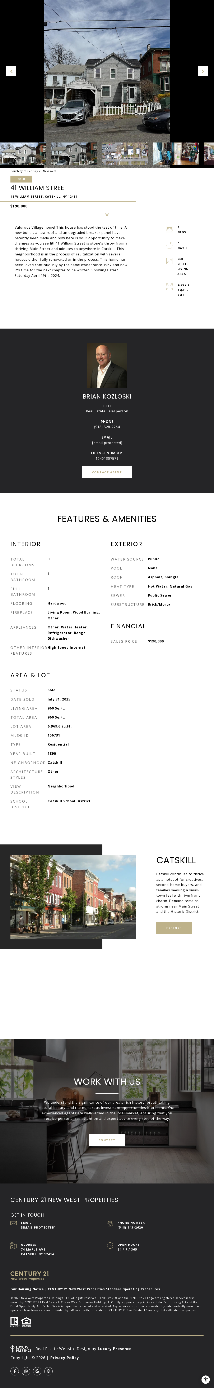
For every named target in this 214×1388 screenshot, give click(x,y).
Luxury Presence (115, 1348)
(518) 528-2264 (107, 427)
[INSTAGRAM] (26, 1371)
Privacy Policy (64, 1357)
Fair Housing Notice (27, 1289)
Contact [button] (107, 1140)
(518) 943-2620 (130, 1227)
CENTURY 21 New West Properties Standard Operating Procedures (104, 1289)
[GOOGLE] (37, 1371)
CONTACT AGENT (107, 472)
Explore (174, 928)
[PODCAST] (48, 1371)
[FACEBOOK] (14, 1371)
